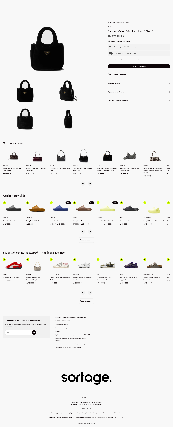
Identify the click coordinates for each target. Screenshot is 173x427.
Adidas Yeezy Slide (14, 196)
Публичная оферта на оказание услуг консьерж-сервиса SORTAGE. (71, 339)
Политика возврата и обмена (63, 321)
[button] (83, 183)
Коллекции (111, 22)
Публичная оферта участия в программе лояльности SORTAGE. (73, 335)
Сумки (127, 22)
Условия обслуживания (62, 324)
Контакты (58, 331)
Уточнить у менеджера (139, 66)
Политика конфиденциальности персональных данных (71, 317)
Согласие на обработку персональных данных (68, 347)
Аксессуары (120, 22)
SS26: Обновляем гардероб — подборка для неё (34, 253)
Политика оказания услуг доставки (65, 328)
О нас (57, 351)
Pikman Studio (91, 423)
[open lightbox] (55, 105)
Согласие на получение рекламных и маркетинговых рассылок (73, 344)
